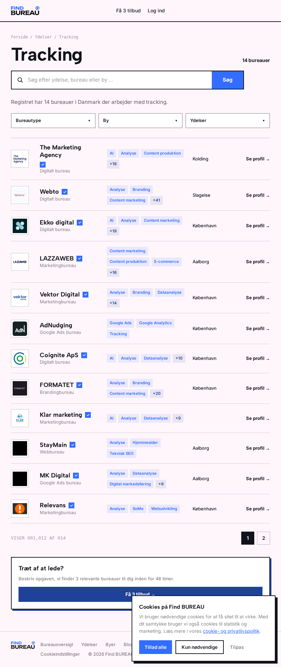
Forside (19, 37)
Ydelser (43, 37)
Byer (110, 644)
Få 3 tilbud (128, 10)
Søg (227, 79)
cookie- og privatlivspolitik (231, 631)
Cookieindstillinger (60, 654)
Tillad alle (156, 647)
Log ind (156, 10)
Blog (128, 644)
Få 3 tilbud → (140, 594)
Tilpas (237, 647)
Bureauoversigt (56, 644)
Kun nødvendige (200, 647)
